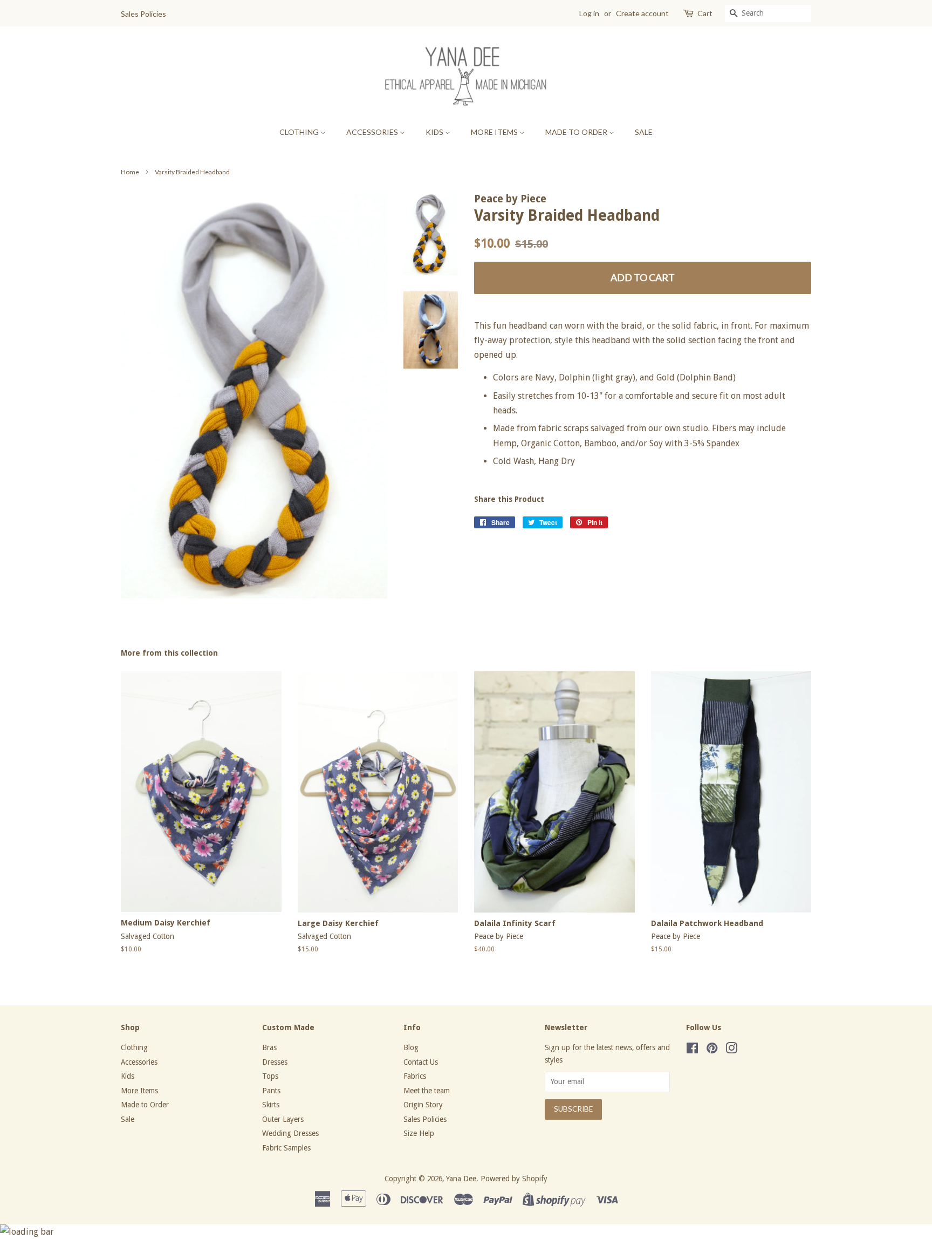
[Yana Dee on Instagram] (731, 1050)
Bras (269, 1047)
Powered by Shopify (514, 1178)
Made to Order (577, 132)
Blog (411, 1047)
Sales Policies (143, 13)
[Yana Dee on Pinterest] (712, 1050)
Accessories (373, 132)
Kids (435, 132)
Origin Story (423, 1104)
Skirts (270, 1104)
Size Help (418, 1133)
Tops (270, 1076)
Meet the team (426, 1090)
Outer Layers (283, 1119)
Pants (271, 1090)
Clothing (299, 132)
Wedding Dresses (290, 1133)
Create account (642, 13)
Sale (644, 132)
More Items (495, 132)
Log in (589, 13)
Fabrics (414, 1076)
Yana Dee (461, 1178)
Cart (704, 13)
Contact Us (420, 1062)
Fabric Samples (286, 1147)
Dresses (274, 1062)
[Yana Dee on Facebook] (692, 1050)
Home (130, 172)
